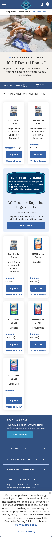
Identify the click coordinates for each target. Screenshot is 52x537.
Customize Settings (26, 531)
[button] (4, 4)
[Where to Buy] (47, 4)
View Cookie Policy (26, 525)
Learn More (26, 225)
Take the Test (39, 11)
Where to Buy (20, 434)
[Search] (41, 4)
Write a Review (14, 161)
